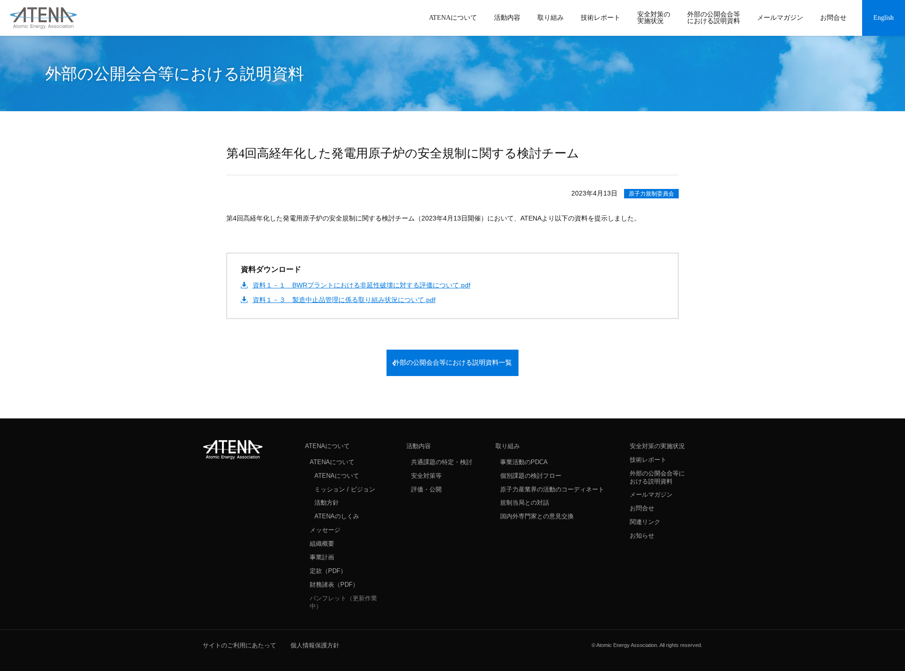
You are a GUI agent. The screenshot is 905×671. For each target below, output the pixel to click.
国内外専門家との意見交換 (537, 516)
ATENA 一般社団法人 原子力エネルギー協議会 (43, 18)
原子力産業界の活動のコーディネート (552, 489)
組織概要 (322, 543)
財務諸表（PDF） (334, 584)
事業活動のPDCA (524, 462)
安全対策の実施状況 (657, 446)
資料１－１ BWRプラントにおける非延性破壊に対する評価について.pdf (361, 285)
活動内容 (418, 446)
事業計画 (322, 557)
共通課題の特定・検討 (441, 462)
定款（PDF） (328, 570)
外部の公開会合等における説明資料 (657, 477)
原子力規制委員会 (651, 193)
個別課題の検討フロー (530, 475)
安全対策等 (426, 475)
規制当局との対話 (524, 502)
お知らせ (642, 535)
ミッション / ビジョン (344, 489)
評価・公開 (426, 489)
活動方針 (326, 502)
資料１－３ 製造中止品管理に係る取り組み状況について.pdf (344, 299)
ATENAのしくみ (336, 516)
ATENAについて (327, 446)
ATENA (233, 449)
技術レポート (648, 459)
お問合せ (642, 508)
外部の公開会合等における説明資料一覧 (452, 362)
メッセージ (325, 529)
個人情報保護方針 (314, 645)
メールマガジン (651, 494)
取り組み (507, 446)
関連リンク (645, 521)
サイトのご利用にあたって (239, 645)
